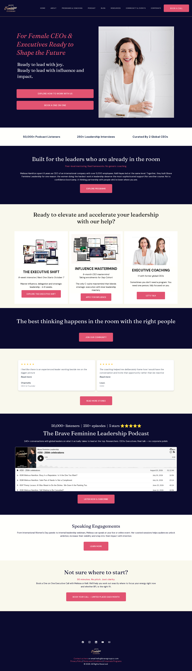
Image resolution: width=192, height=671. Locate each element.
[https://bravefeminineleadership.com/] (11, 8)
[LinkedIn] (96, 642)
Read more (26, 377)
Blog (103, 8)
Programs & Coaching (72, 8)
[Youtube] (102, 642)
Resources (116, 8)
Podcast (92, 8)
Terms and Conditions (92, 661)
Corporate (156, 8)
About (54, 8)
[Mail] (109, 642)
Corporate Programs (113, 661)
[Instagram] (89, 642)
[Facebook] (83, 642)
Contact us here (81, 658)
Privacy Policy (76, 661)
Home (42, 8)
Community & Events (136, 8)
